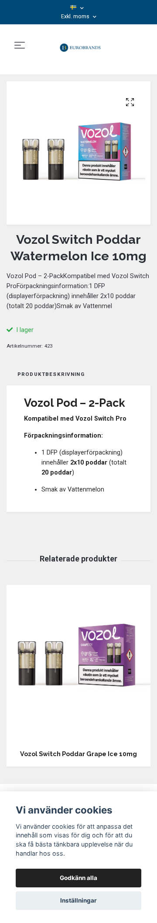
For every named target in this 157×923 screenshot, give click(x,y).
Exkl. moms (76, 16)
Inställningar (78, 900)
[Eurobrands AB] (80, 46)
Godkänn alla (78, 877)
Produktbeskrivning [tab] (51, 374)
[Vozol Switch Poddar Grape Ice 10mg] (78, 664)
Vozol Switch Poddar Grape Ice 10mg (78, 753)
